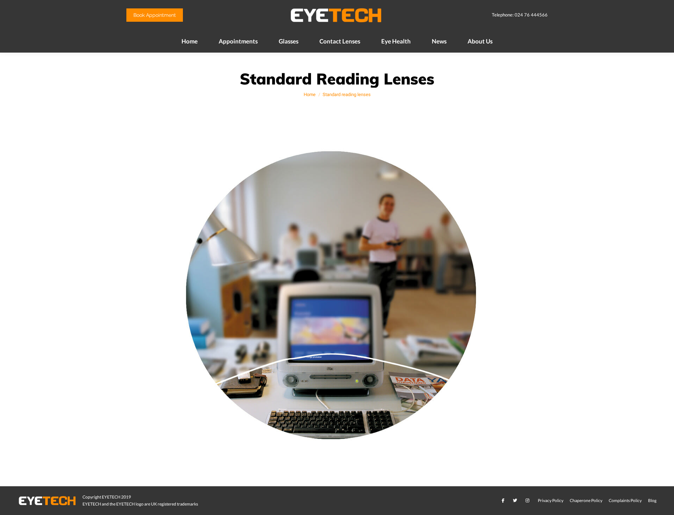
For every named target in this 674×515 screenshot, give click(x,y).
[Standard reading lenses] (337, 299)
